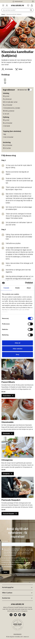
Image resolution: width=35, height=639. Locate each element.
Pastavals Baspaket (8, 513)
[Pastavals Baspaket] (17, 487)
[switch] (30, 324)
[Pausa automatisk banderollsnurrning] (32, 1)
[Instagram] (11, 614)
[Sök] (31, 10)
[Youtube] (15, 614)
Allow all (17, 343)
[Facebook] (19, 614)
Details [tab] (17, 288)
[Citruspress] (17, 447)
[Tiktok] (24, 614)
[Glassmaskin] (17, 409)
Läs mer (3, 391)
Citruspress (6, 473)
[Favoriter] (28, 5)
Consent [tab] (6, 288)
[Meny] (3, 5)
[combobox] (15, 10)
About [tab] (29, 288)
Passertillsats (7, 395)
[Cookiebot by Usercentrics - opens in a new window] (25, 283)
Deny (17, 354)
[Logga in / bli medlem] (7, 5)
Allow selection (17, 348)
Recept (3, 14)
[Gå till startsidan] (17, 5)
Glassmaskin (6, 433)
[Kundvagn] (32, 5)
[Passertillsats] (17, 369)
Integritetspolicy (17, 634)
